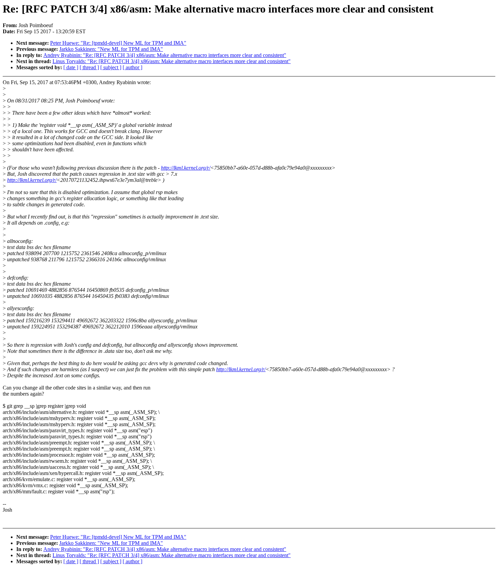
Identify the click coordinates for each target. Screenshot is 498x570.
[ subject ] (110, 67)
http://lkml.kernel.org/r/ (185, 168)
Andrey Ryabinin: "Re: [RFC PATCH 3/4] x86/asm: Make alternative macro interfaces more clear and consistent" (164, 55)
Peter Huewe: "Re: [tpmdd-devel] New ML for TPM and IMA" (118, 43)
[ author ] (132, 67)
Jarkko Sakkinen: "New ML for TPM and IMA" (111, 49)
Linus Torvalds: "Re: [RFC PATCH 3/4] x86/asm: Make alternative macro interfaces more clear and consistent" (172, 61)
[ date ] (70, 67)
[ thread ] (89, 67)
